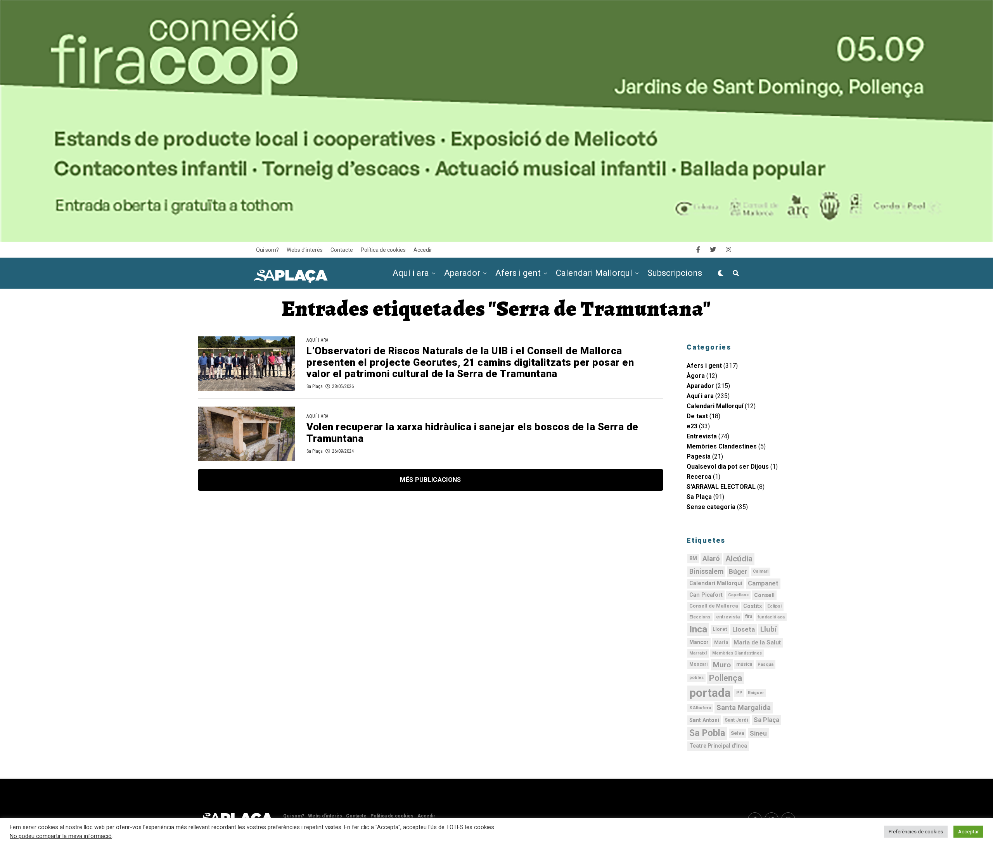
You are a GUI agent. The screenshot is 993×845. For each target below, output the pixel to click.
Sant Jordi (736, 720)
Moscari (698, 664)
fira (748, 616)
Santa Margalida (743, 707)
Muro (722, 664)
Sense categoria (711, 507)
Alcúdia (739, 558)
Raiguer (756, 692)
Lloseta (743, 629)
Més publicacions (430, 479)
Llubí (768, 629)
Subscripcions (674, 273)
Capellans (738, 594)
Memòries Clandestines (722, 446)
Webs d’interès (305, 250)
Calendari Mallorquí (594, 273)
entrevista (728, 617)
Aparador (462, 273)
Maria (721, 642)
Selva (737, 733)
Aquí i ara (411, 273)
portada (710, 693)
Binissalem (706, 571)
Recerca (699, 476)
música (744, 664)
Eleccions (700, 617)
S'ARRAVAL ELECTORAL (721, 486)
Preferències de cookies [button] (916, 832)
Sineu (758, 733)
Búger (738, 571)
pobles (696, 677)
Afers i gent (518, 273)
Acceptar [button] (968, 832)
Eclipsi (774, 606)
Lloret (720, 629)
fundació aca (771, 617)
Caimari (760, 571)
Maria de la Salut (757, 642)
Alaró (711, 558)
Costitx (752, 606)
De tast (697, 416)
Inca (698, 629)
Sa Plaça (314, 386)
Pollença (725, 678)
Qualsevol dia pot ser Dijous (728, 466)
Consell (764, 595)
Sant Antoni (704, 720)
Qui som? (267, 250)
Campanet (763, 583)
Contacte (341, 250)
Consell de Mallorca (713, 606)
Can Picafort (706, 595)
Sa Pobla (707, 732)
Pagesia (699, 456)
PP (739, 692)
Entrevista (702, 436)
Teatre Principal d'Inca (718, 746)
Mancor (699, 642)
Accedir (422, 250)
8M (693, 558)
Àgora (696, 375)
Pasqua (765, 664)
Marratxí (698, 653)
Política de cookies (383, 250)
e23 (692, 426)
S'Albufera (700, 707)
